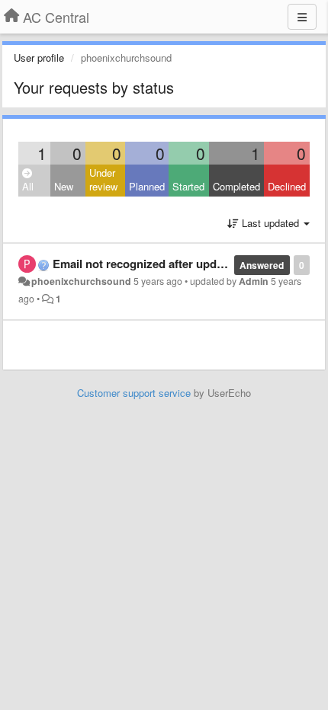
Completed (236, 186)
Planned (147, 186)
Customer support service (134, 392)
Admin (254, 281)
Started (188, 186)
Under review (103, 179)
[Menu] (302, 17)
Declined (287, 186)
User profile (39, 57)
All (28, 186)
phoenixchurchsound (81, 281)
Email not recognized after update (143, 263)
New (63, 186)
